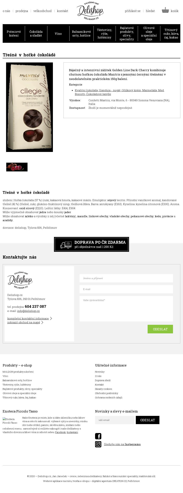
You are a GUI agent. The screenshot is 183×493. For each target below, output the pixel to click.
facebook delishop (98, 436)
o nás (6, 11)
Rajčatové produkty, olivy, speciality (127, 33)
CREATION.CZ (119, 481)
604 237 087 (35, 306)
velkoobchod (42, 11)
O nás (98, 376)
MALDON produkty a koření (18, 371)
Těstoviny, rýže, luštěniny (104, 33)
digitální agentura (102, 481)
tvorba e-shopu (81, 481)
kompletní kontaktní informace (28, 318)
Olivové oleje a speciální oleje (149, 33)
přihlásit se (132, 11)
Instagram (72, 432)
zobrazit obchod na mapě (23, 322)
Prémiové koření (14, 33)
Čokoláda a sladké (36, 33)
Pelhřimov (134, 481)
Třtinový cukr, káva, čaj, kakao (171, 33)
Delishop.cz (44, 476)
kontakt (62, 11)
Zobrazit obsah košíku (171, 10)
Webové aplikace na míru (57, 481)
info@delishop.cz (28, 311)
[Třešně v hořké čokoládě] (29, 107)
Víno (58, 33)
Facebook (60, 432)
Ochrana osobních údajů (108, 397)
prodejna (22, 11)
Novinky (100, 371)
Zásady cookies (103, 388)
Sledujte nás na (122, 444)
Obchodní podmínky (106, 393)
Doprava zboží (103, 380)
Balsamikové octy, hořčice (81, 33)
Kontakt (99, 384)
